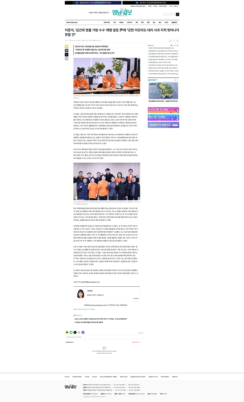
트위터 (66, 54)
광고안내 (94, 377)
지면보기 (150, 6)
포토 (154, 22)
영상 (160, 22)
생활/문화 (174, 22)
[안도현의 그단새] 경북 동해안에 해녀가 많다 (151, 3)
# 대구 (88, 309)
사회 (136, 22)
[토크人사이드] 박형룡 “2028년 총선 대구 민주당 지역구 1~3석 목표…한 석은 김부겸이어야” (101, 319)
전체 (66, 58)
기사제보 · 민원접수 (163, 6)
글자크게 (177, 40)
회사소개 (67, 377)
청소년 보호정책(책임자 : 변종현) (108, 377)
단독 (114, 22)
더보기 (175, 80)
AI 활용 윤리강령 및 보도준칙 (137, 377)
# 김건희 (84, 309)
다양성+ (121, 22)
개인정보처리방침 (77, 377)
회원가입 (176, 6)
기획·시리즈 (107, 22)
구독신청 (155, 6)
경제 (148, 22)
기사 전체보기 (136, 298)
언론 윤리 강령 (123, 377)
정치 (142, 22)
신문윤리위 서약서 (153, 377)
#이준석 (75, 309)
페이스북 (66, 50)
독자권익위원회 (165, 377)
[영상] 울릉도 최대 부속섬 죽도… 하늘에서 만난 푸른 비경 (163, 101)
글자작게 (174, 40)
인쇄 (170, 40)
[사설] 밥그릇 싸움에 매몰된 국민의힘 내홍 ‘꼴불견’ (89, 322)
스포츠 (166, 22)
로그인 (171, 6)
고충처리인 (175, 377)
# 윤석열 (79, 309)
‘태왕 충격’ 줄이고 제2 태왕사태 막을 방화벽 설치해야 (93, 3)
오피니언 (129, 22)
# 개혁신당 (92, 309)
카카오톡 (66, 46)
